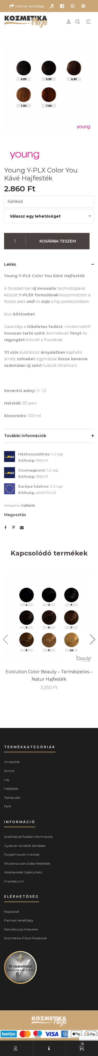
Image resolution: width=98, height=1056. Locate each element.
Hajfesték (28, 505)
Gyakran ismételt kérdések (24, 846)
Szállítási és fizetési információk (28, 837)
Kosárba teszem (57, 241)
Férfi (7, 806)
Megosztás (15, 514)
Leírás (10, 264)
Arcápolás (12, 762)
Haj (6, 780)
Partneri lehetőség (18, 920)
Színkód (15, 201)
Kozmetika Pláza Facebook (25, 938)
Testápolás (12, 797)
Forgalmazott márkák (21, 854)
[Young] (24, 154)
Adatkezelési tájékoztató (23, 872)
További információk (25, 435)
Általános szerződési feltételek (27, 863)
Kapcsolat (11, 911)
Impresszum (14, 881)
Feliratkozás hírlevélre (21, 929)
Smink (9, 771)
